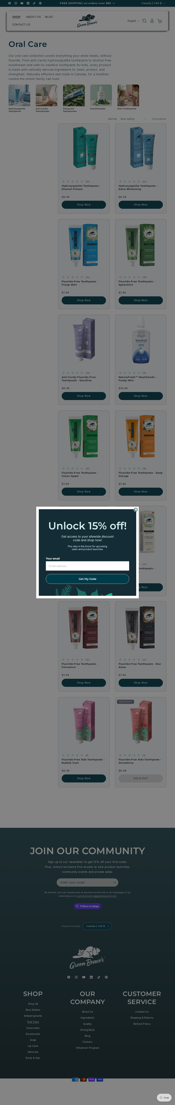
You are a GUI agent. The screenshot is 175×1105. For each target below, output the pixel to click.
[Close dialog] (135, 509)
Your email (53, 558)
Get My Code (87, 579)
